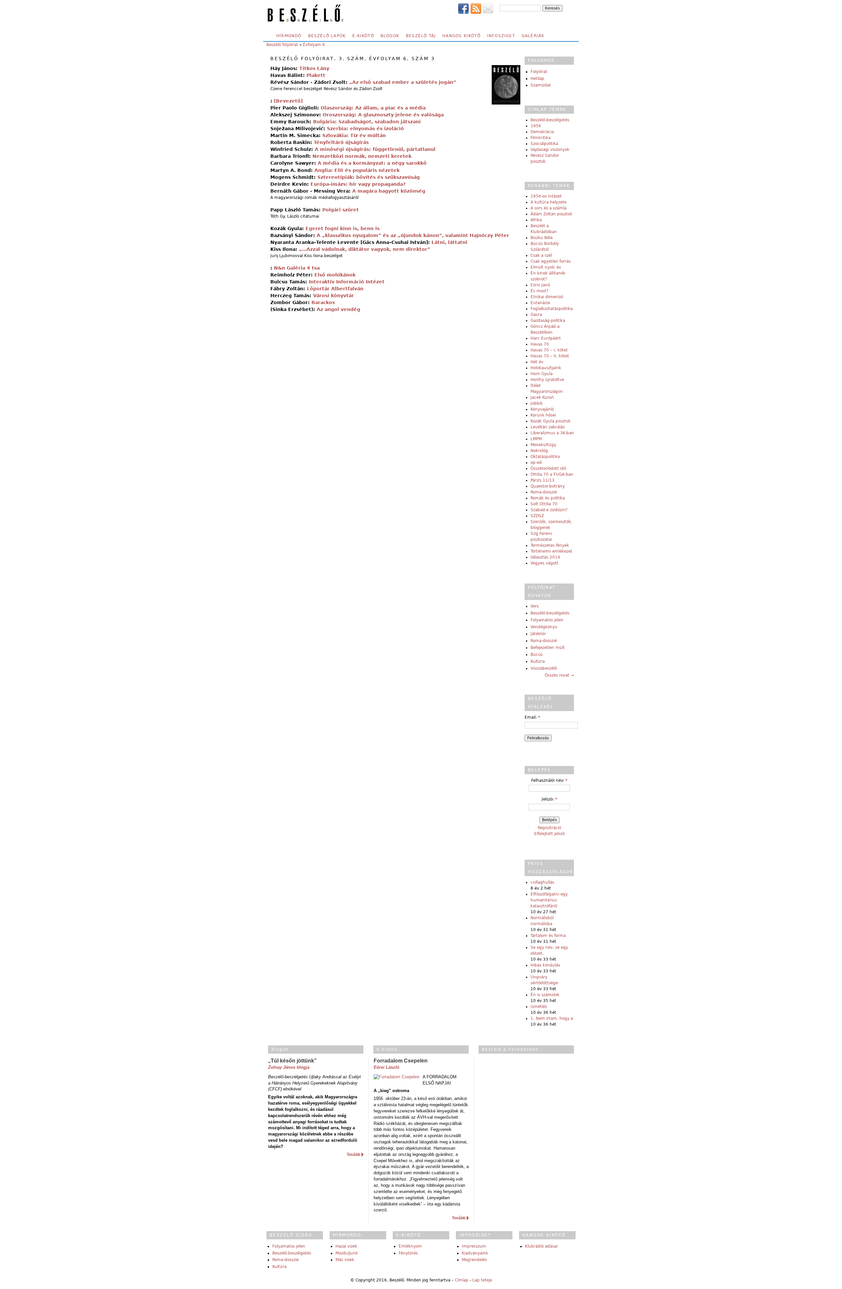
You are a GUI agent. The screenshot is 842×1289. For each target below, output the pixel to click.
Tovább (353, 1154)
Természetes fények (550, 545)
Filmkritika (541, 137)
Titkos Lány (314, 68)
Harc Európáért (546, 338)
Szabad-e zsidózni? (549, 510)
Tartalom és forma (548, 935)
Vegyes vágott (544, 563)
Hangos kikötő (461, 36)
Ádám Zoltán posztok (551, 214)
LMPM (536, 439)
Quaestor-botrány (548, 486)
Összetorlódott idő (548, 468)
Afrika (536, 220)
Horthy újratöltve (547, 379)
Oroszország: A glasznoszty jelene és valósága (383, 114)
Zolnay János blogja (289, 1067)
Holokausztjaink (546, 368)
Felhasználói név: (549, 780)
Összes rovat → (559, 675)
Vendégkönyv (544, 627)
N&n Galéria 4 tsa (297, 268)
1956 (536, 126)
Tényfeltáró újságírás (341, 142)
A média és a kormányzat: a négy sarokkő (372, 163)
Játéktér (538, 634)
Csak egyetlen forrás (551, 261)
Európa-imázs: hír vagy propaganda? (358, 184)
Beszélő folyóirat (282, 44)
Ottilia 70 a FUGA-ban (552, 474)
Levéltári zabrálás (548, 427)
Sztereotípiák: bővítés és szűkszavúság (368, 177)
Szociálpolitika (544, 143)
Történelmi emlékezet (551, 551)
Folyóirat (539, 71)
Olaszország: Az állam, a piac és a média (373, 107)
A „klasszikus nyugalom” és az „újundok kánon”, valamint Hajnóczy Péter (413, 235)
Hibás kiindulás (545, 965)
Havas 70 (540, 344)
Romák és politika (548, 498)
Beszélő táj (421, 36)
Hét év (537, 362)
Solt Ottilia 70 (544, 504)
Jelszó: (549, 799)
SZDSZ (537, 515)
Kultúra (538, 661)
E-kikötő (363, 36)
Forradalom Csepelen (401, 1060)
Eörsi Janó (540, 285)
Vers (535, 606)
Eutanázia (540, 302)
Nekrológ (539, 450)
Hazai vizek (346, 1246)
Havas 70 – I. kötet (549, 350)
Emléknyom (410, 1246)
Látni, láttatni (449, 242)
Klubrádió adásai (541, 1246)
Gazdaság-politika (548, 320)
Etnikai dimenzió (547, 297)
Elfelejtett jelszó (549, 833)
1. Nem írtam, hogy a (552, 1018)
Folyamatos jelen (547, 620)
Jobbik (537, 403)
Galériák (533, 36)
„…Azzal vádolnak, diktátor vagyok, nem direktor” (364, 249)
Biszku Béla (542, 237)
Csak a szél (541, 255)
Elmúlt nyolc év (546, 267)
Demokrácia (542, 132)
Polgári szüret (340, 209)
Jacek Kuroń (542, 397)
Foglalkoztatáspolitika (552, 308)
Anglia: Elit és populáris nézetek (357, 170)
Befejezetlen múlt (548, 647)
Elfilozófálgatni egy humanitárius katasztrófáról (549, 900)
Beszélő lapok (327, 36)
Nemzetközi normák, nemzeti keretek (361, 156)
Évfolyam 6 (314, 44)
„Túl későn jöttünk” (292, 1060)
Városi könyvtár (333, 295)
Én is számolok (545, 994)
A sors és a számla (548, 208)
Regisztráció (549, 827)
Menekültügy (543, 444)
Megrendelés (474, 1259)
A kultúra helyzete (548, 202)
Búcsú (537, 654)
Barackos (323, 302)
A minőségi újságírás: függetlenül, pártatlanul (375, 149)
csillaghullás (542, 882)
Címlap (461, 1280)
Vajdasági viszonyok (550, 149)
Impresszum (474, 1246)
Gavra (536, 314)
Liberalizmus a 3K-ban (552, 433)
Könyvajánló (542, 409)
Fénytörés (408, 1253)
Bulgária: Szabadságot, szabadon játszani (367, 121)
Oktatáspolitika (545, 456)
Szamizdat (541, 85)
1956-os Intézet (546, 196)
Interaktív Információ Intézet (346, 281)
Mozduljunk (346, 1253)
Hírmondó (289, 36)
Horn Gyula (542, 373)
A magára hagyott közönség (388, 191)
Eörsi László (386, 1067)
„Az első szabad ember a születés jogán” (402, 82)
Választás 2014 (545, 557)
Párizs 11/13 (543, 480)
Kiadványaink (475, 1253)
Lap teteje (482, 1280)
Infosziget (501, 36)
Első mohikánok (335, 274)
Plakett (316, 75)
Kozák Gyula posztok (551, 421)
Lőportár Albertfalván (335, 288)
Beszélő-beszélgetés (550, 120)
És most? (539, 291)
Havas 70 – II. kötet (550, 356)
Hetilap (537, 78)
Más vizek (344, 1259)
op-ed (536, 462)
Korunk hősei (543, 415)
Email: (532, 717)
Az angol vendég (338, 309)
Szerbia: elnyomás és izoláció (365, 128)
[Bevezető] (288, 101)
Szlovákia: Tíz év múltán (354, 135)
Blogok (390, 36)
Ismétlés (539, 1006)
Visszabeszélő (544, 668)
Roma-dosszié (544, 492)
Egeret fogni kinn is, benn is (343, 228)
